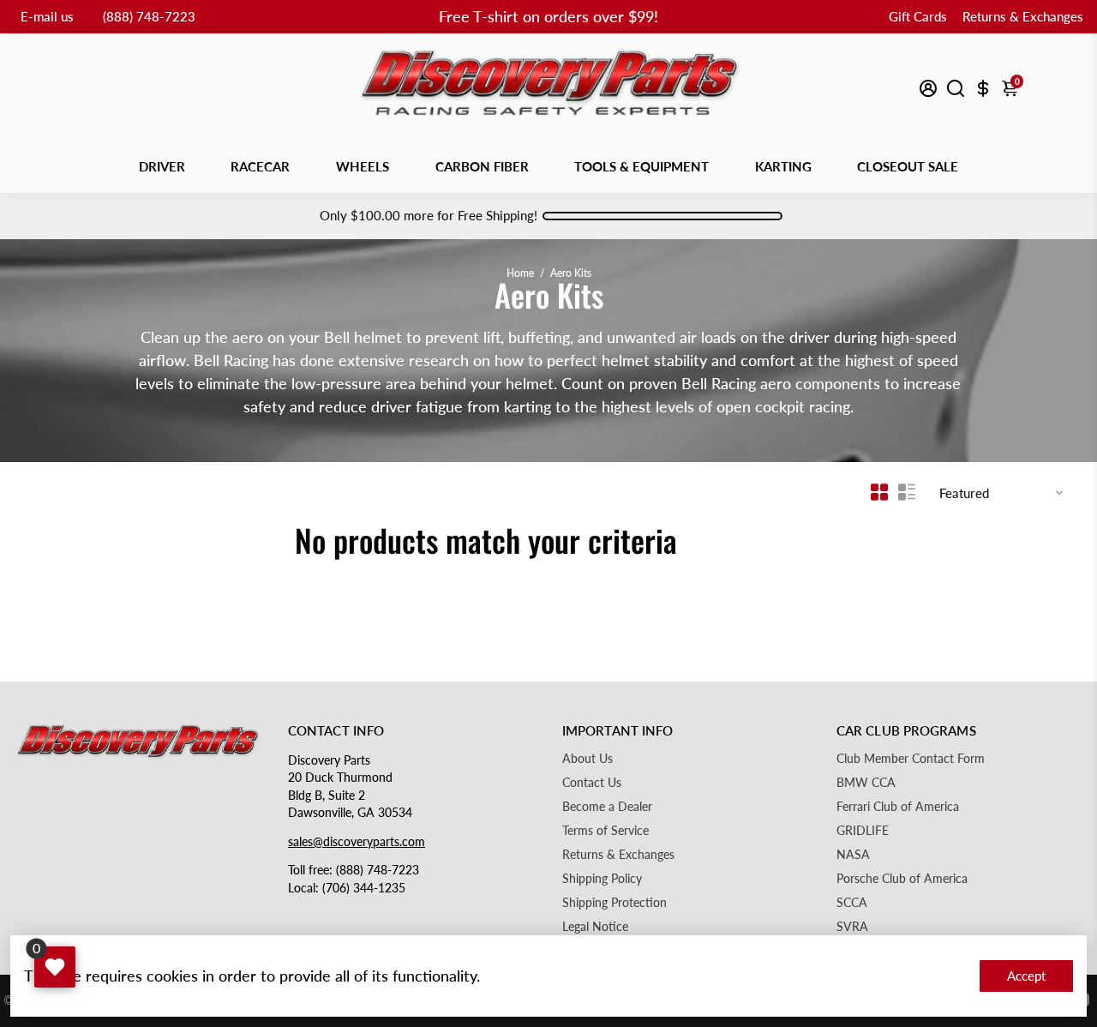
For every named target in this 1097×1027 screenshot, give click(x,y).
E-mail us (47, 16)
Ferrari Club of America (897, 807)
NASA (853, 855)
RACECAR (260, 166)
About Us (587, 759)
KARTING (783, 166)
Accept (1026, 975)
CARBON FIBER (482, 166)
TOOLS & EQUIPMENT (641, 166)
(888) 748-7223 (149, 16)
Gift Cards (918, 16)
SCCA (851, 903)
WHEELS (362, 166)
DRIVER (162, 166)
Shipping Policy (602, 879)
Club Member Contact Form (910, 759)
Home (520, 273)
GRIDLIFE (862, 831)
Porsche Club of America (902, 879)
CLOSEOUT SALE (907, 166)
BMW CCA (866, 783)
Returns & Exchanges (1022, 16)
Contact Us (591, 783)
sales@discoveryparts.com (356, 842)
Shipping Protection (614, 903)
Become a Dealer (607, 807)
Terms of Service (605, 831)
